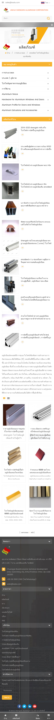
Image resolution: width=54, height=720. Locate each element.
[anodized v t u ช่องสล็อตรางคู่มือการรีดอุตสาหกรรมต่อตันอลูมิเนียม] (10, 266)
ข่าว (3, 603)
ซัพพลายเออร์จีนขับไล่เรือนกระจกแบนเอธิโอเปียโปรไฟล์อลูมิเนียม (35, 223)
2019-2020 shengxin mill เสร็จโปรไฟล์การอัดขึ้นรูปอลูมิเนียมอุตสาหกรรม (33, 129)
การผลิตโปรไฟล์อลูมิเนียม (11, 640)
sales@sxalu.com (12, 2)
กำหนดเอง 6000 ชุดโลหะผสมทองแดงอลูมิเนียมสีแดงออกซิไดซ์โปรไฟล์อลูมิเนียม (40, 471)
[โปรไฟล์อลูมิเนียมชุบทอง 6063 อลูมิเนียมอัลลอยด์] (14, 497)
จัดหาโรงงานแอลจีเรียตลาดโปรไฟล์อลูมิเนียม (40, 512)
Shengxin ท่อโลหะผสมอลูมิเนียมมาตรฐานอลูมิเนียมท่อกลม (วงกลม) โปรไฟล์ (36, 242)
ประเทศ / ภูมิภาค (9, 78)
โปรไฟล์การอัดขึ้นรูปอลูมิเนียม (12, 665)
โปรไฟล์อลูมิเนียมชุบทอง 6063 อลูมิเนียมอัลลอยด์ (13, 512)
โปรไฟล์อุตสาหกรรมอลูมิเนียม (14, 83)
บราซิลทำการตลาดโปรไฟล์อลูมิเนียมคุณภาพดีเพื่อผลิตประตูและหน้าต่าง (35, 204)
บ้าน (8, 53)
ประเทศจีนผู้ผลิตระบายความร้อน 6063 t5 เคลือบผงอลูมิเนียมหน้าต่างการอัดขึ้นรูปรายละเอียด (36, 148)
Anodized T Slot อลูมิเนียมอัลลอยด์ (15, 648)
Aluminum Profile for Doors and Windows (21, 105)
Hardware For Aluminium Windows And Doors (23, 99)
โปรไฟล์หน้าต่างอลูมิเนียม (11, 669)
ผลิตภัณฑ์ (5, 599)
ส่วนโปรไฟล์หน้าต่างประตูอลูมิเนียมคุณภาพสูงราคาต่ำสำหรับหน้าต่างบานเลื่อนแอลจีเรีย (35, 317)
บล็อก (4, 616)
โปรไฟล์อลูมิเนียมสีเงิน (10, 631)
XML (3, 620)
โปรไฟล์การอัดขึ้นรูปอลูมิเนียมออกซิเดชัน (16, 636)
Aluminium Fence (10, 94)
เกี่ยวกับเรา (6, 608)
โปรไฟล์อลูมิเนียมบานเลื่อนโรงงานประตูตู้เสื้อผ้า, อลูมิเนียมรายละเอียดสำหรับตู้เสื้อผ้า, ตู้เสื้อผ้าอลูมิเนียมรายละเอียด (35, 280)
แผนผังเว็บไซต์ (7, 612)
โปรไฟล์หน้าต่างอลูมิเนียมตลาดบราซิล (36, 165)
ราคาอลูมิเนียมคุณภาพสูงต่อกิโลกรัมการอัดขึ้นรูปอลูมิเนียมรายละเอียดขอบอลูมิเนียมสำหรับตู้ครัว (14, 430)
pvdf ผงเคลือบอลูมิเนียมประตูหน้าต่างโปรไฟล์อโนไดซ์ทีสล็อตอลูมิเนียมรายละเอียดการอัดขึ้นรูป (35, 298)
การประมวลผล (19, 53)
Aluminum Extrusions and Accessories (19, 110)
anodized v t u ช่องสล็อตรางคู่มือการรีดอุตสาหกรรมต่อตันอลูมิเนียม (35, 261)
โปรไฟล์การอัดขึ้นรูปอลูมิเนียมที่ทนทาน (16, 661)
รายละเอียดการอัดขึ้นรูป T (11, 657)
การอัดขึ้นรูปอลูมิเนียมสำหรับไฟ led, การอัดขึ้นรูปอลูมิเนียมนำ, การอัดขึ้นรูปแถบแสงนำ (36, 336)
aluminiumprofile (8, 653)
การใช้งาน (6, 88)
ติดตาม (6, 697)
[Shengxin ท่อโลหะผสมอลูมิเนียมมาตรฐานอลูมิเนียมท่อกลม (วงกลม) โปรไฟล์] (10, 247)
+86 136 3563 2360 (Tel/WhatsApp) (21, 579)
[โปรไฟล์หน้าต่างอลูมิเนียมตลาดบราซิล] (10, 172)
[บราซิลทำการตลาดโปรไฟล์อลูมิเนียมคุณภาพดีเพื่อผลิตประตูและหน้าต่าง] (10, 209)
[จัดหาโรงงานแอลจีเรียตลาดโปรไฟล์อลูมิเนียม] (40, 497)
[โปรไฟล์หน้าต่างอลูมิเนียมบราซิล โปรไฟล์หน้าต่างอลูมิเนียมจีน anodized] (10, 190)
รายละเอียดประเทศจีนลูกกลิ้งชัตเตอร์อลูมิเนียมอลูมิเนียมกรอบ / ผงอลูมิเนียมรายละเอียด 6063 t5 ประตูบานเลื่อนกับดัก (40, 430)
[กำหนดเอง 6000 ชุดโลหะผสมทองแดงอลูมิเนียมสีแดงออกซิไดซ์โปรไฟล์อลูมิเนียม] (40, 456)
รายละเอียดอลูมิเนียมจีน (10, 644)
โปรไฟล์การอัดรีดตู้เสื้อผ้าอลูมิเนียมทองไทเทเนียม (14, 471)
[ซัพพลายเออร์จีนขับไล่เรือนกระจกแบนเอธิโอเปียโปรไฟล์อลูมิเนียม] (10, 228)
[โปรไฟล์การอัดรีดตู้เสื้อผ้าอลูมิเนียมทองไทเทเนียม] (14, 456)
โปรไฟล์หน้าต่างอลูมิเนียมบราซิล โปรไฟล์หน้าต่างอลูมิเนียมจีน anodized (36, 185)
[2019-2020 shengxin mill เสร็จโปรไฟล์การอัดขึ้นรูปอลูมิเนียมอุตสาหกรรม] (10, 134)
